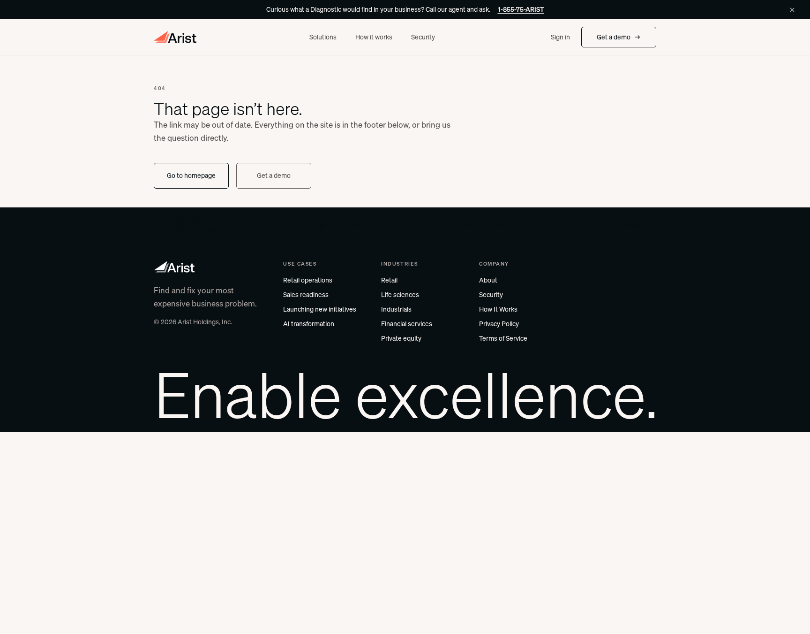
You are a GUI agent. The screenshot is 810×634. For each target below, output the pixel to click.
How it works (373, 37)
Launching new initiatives (319, 309)
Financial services (406, 324)
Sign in (560, 37)
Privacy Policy (499, 324)
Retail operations (307, 280)
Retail (389, 280)
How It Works (498, 309)
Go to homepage (191, 175)
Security (423, 37)
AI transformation (308, 324)
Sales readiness (306, 295)
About (488, 280)
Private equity (401, 338)
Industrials (396, 309)
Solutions (323, 37)
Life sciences (400, 295)
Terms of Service (503, 338)
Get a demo (613, 37)
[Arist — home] (175, 37)
